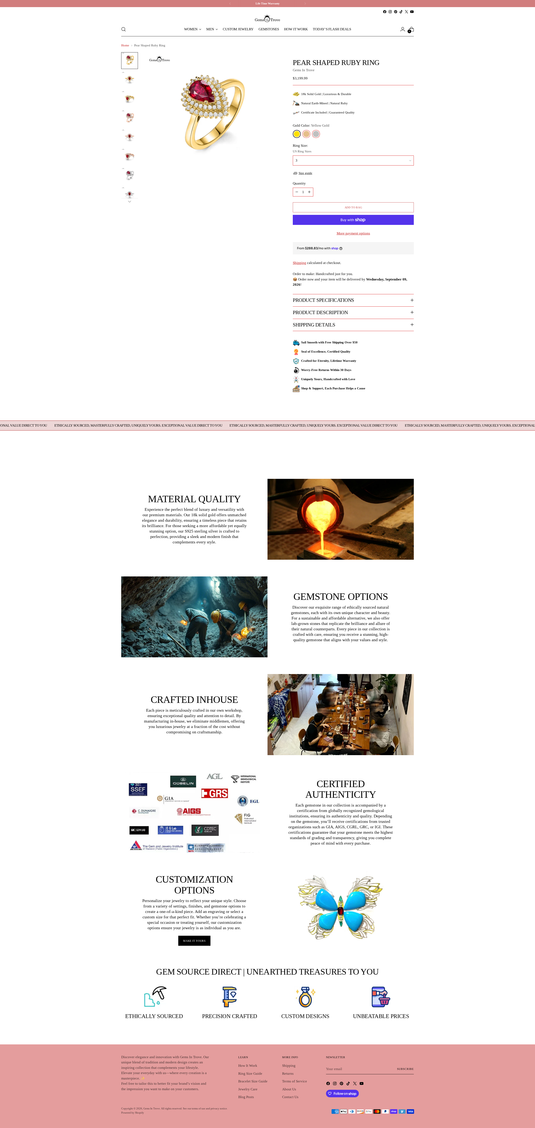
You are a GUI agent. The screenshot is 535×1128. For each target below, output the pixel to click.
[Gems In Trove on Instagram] (390, 12)
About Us (289, 1089)
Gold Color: (311, 125)
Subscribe (405, 1069)
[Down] (129, 201)
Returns (288, 1074)
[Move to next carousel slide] (410, 456)
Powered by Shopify (132, 1112)
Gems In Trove (304, 70)
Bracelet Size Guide (253, 1081)
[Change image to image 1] (129, 60)
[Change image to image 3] (129, 99)
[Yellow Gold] (297, 134)
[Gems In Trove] (267, 18)
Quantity (299, 183)
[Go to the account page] (403, 29)
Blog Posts (246, 1097)
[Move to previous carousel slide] (400, 456)
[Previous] (230, 3)
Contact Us (290, 1097)
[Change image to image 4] (129, 118)
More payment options (353, 233)
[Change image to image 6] (129, 156)
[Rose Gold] (306, 134)
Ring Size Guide (250, 1074)
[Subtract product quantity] (297, 192)
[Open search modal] (123, 29)
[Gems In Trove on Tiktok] (401, 12)
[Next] (305, 3)
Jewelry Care (247, 1089)
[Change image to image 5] (129, 137)
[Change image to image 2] (129, 79)
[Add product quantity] (309, 192)
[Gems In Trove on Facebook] (385, 12)
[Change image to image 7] (129, 176)
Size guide (305, 173)
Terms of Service (294, 1081)
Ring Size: (300, 146)
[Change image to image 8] (129, 195)
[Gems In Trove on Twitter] (406, 12)
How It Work (247, 1066)
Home (125, 45)
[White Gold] (316, 134)
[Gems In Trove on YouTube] (412, 12)
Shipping (299, 263)
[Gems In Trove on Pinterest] (395, 12)
